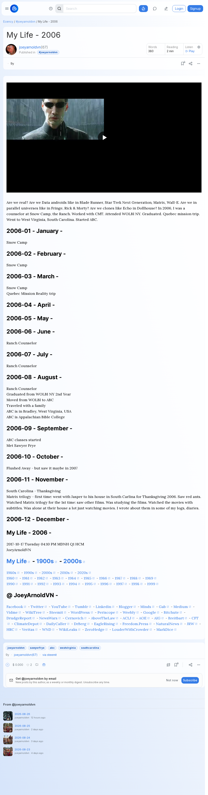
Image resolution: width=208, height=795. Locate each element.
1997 (120, 583)
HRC (10, 629)
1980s (11, 572)
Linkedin (103, 606)
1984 (72, 578)
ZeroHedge (94, 629)
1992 (41, 583)
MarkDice (164, 629)
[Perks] (143, 8)
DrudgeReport (18, 618)
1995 (89, 583)
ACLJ (127, 618)
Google (149, 612)
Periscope (106, 612)
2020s (82, 572)
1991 (26, 583)
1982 (41, 578)
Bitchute (171, 612)
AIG (157, 618)
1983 (56, 578)
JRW (190, 623)
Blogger (126, 606)
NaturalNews (167, 623)
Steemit (56, 612)
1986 (103, 578)
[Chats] (154, 8)
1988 (134, 578)
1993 (57, 583)
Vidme (12, 612)
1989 (149, 578)
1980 (10, 578)
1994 (73, 583)
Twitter (37, 606)
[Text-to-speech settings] (198, 47)
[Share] (190, 63)
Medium (180, 606)
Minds (145, 606)
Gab (162, 606)
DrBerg (80, 623)
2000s (72, 561)
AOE (142, 618)
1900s (45, 561)
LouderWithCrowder (130, 629)
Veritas (28, 629)
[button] (7, 665)
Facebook (14, 606)
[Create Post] (166, 8)
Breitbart (176, 618)
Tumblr (81, 606)
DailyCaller (56, 623)
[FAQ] (50, 8)
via (49, 654)
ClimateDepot (26, 623)
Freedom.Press (135, 623)
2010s (65, 572)
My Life (16, 561)
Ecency (8, 21)
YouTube (59, 606)
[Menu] (198, 63)
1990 (10, 583)
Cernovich (74, 618)
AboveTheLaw (103, 618)
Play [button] (192, 51)
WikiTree (33, 612)
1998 (135, 583)
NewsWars (48, 618)
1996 (104, 583)
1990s (29, 572)
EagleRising (104, 623)
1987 (118, 578)
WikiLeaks (68, 629)
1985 (87, 578)
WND (46, 629)
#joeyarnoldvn (25, 21)
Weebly (129, 612)
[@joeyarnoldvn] (11, 49)
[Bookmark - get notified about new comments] (182, 63)
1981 (25, 578)
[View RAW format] (168, 665)
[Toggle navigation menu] (7, 8)
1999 (151, 583)
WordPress (80, 612)
